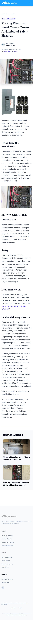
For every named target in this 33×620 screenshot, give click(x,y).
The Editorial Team (7, 579)
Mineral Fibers (5, 560)
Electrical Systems (6, 539)
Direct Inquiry (5, 582)
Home (3, 14)
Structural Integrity (7, 535)
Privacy (13, 607)
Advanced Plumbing (7, 542)
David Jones (10, 45)
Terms (20, 607)
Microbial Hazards (6, 557)
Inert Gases (4, 567)
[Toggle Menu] (30, 2)
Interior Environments (7, 545)
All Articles (11, 14)
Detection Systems (7, 564)
